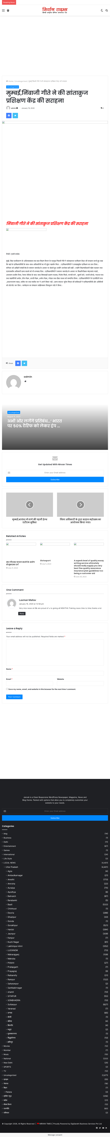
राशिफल (6, 1113)
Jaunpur (11, 933)
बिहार (5, 1088)
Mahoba (11, 958)
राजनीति (6, 1108)
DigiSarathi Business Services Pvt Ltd (86, 1124)
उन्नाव (10, 1013)
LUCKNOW (13, 950)
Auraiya (11, 888)
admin (13, 108)
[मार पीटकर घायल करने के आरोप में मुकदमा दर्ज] (21, 551)
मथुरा (9, 1029)
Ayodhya (12, 892)
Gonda (11, 921)
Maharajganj (13, 954)
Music (6, 1054)
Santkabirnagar (15, 988)
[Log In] (8, 11)
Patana (9, 1092)
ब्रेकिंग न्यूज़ (8, 1096)
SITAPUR (12, 996)
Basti (10, 904)
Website (60, 679)
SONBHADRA (14, 1000)
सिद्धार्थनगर (12, 1037)
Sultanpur (12, 1004)
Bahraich (12, 896)
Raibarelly (12, 975)
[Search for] (106, 11)
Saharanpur (13, 983)
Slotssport (45, 560)
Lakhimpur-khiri (15, 946)
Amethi (11, 879)
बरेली (9, 1017)
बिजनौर (10, 1025)
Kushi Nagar (13, 942)
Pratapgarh (13, 967)
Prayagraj (12, 971)
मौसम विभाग (7, 1104)
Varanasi (12, 1008)
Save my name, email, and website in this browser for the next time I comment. (42, 689)
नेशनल (6, 1083)
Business (7, 838)
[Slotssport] (55, 550)
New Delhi (8, 1063)
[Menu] (3, 11)
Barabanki (12, 900)
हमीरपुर (10, 1042)
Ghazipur (12, 917)
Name (9, 669)
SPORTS (7, 1067)
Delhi (6, 842)
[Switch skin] (102, 11)
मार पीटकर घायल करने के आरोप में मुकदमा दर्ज (20, 563)
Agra (10, 871)
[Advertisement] (55, 24)
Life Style (8, 859)
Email (9, 679)
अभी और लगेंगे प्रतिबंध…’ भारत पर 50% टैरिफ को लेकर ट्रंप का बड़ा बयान (34, 426)
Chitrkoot (12, 908)
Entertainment (10, 846)
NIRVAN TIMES (45, 1124)
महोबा (5, 1100)
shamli (11, 992)
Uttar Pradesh (12, 867)
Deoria (11, 913)
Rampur (11, 979)
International (9, 854)
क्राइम (6, 1079)
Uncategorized (21, 81)
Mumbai (7, 1050)
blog (5, 834)
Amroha (11, 883)
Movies (7, 1046)
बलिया (10, 1021)
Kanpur (11, 938)
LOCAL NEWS (10, 863)
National (7, 1058)
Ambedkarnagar (15, 875)
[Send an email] (17, 108)
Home (10, 81)
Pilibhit (11, 963)
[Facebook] (9, 115)
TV (5, 1071)
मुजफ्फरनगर (12, 1033)
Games (7, 850)
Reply (22, 613)
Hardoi (11, 929)
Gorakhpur (13, 925)
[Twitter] (15, 115)
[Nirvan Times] (55, 10)
